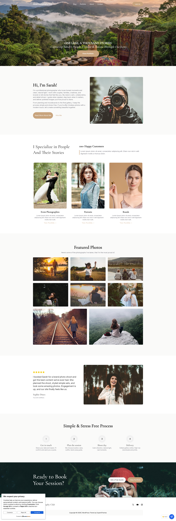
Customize (10, 512)
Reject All (23, 512)
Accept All (37, 512)
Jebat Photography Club (42, 4)
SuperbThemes (102, 513)
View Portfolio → (50, 223)
